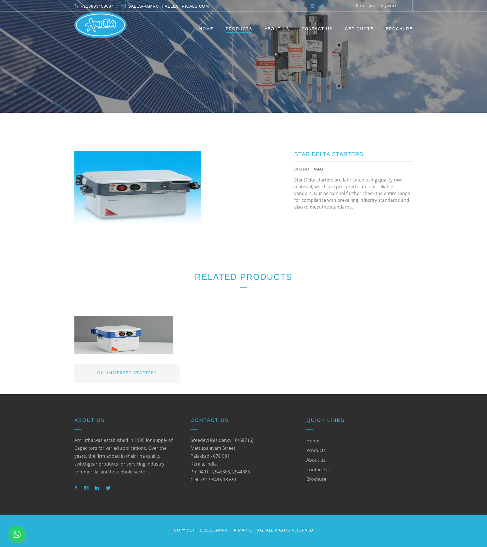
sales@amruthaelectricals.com (168, 6)
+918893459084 (97, 6)
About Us (277, 28)
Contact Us (317, 28)
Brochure (399, 28)
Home (206, 28)
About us (316, 460)
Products (239, 28)
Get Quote (359, 28)
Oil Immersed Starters (127, 372)
